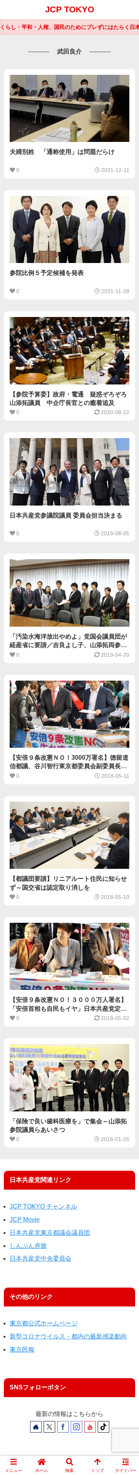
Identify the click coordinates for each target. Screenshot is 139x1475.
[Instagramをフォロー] (76, 1427)
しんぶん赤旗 (28, 1245)
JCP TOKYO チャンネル (43, 1206)
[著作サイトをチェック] (36, 1427)
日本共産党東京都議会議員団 (50, 1232)
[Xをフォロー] (49, 1427)
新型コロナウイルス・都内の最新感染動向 (68, 1336)
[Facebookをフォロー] (63, 1427)
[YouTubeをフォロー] (90, 1427)
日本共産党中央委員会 (40, 1258)
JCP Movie (25, 1219)
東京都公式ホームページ (44, 1323)
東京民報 (22, 1349)
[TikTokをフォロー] (103, 1427)
